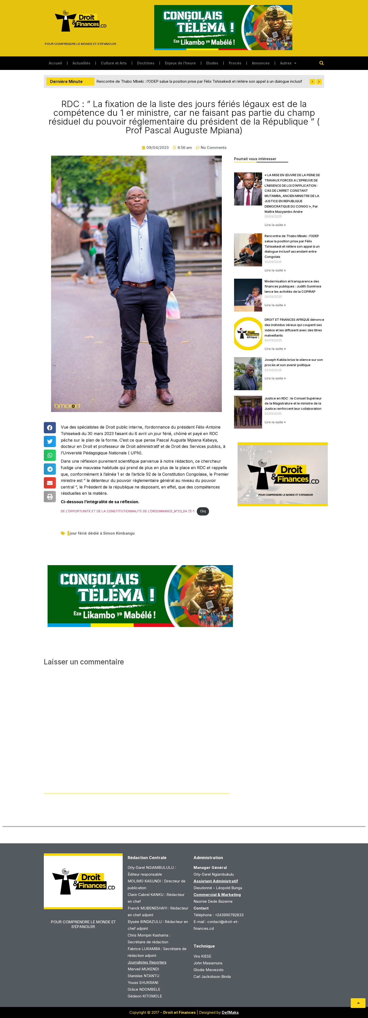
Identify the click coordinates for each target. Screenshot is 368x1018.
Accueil (55, 63)
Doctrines (145, 63)
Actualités (81, 63)
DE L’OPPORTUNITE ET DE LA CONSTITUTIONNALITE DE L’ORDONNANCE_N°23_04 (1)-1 (127, 511)
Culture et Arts (114, 63)
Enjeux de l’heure (180, 63)
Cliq (203, 511)
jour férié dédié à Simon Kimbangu (102, 533)
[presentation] (312, 81)
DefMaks (230, 1012)
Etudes (212, 63)
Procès (235, 63)
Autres (286, 63)
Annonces (261, 63)
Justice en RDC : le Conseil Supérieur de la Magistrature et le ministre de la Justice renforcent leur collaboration (293, 403)
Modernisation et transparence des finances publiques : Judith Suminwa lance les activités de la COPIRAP (187, 81)
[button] (50, 427)
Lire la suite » (275, 225)
